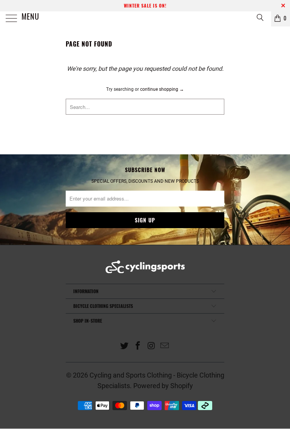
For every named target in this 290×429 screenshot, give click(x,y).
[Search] (260, 17)
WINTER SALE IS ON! (145, 5)
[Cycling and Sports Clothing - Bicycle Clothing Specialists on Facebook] (137, 346)
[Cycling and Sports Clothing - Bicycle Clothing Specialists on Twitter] (124, 346)
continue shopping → (162, 89)
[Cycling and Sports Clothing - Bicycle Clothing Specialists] (145, 18)
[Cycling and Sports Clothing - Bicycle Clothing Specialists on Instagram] (151, 346)
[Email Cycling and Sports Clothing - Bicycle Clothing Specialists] (165, 346)
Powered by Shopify (163, 386)
